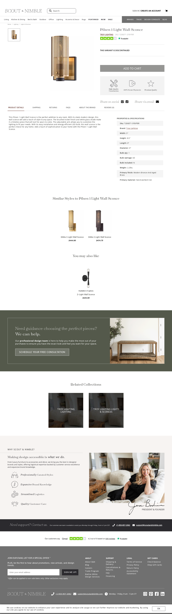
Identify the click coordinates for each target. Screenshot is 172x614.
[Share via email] (157, 102)
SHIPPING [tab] (36, 107)
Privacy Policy (133, 565)
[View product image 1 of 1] (14, 35)
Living (6, 19)
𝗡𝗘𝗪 (103, 19)
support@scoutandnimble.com (149, 525)
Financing (110, 576)
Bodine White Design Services (92, 575)
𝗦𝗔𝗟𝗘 (110, 19)
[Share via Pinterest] (122, 102)
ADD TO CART (132, 68)
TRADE (139, 19)
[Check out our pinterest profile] (151, 593)
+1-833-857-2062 (123, 525)
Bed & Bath (32, 19)
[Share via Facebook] (127, 102)
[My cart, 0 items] (166, 11)
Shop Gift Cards (154, 565)
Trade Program (92, 571)
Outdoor (42, 19)
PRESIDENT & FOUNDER (153, 509)
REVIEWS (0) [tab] (109, 107)
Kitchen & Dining (18, 19)
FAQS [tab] (68, 107)
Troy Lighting (106, 34)
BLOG (165, 19)
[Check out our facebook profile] (157, 593)
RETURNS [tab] (53, 107)
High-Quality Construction (114, 90)
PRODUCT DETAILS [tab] (16, 107)
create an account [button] (151, 11)
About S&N (90, 562)
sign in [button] (135, 11)
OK (158, 608)
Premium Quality (151, 90)
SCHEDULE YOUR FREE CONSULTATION (42, 352)
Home (9, 24)
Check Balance (154, 562)
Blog (87, 565)
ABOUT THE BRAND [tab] (87, 107)
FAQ (108, 573)
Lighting (59, 19)
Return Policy (133, 568)
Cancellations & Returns (113, 568)
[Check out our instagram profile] (145, 593)
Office (51, 19)
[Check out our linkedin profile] (162, 593)
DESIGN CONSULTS (152, 19)
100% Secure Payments (132, 90)
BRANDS (130, 19)
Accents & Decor (72, 19)
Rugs (84, 19)
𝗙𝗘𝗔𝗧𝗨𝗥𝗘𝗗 (93, 19)
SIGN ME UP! (70, 572)
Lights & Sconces (25, 24)
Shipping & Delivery (111, 563)
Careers (88, 568)
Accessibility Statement (132, 572)
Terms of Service (134, 562)
